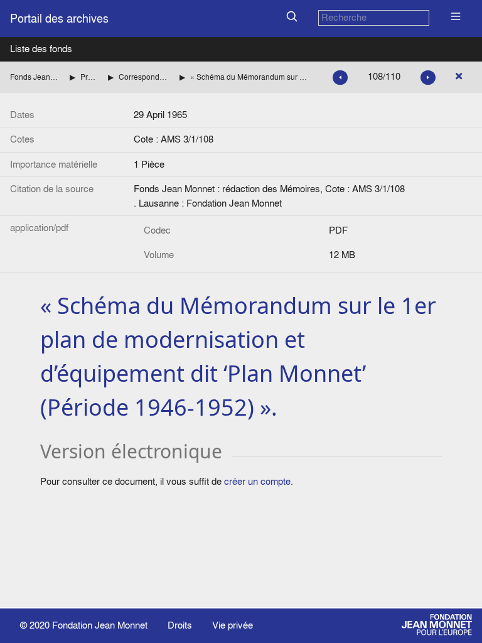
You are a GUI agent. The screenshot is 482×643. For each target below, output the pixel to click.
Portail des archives (59, 18)
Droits (180, 625)
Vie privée (232, 625)
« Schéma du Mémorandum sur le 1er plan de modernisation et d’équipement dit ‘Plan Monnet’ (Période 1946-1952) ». (249, 77)
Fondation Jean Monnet (99, 625)
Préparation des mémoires (89, 77)
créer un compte (257, 481)
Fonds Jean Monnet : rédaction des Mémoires (35, 77)
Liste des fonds (41, 48)
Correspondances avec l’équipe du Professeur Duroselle (144, 77)
